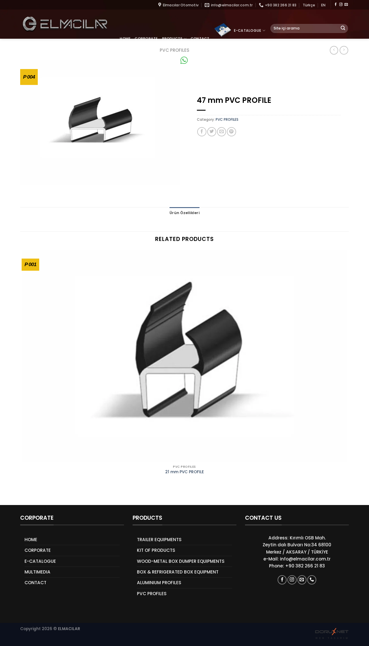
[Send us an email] (346, 4)
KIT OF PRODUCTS (156, 550)
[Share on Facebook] (201, 131)
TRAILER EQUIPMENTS (159, 540)
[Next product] (334, 50)
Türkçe (309, 5)
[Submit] (343, 28)
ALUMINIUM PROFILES (159, 583)
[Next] (37, 495)
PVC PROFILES (227, 119)
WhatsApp (199, 60)
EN (323, 5)
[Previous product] (344, 50)
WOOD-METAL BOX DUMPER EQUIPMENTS (181, 561)
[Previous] (22, 495)
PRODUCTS (172, 38)
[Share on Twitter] (211, 131)
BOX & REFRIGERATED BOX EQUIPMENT (178, 572)
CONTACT (200, 38)
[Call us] (311, 579)
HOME (125, 38)
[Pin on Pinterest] (231, 131)
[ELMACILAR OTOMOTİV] (64, 24)
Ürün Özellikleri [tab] (184, 212)
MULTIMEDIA (37, 572)
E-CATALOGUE (247, 30)
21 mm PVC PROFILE (184, 472)
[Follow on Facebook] (335, 4)
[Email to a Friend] (221, 131)
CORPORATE (146, 38)
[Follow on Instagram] (340, 4)
